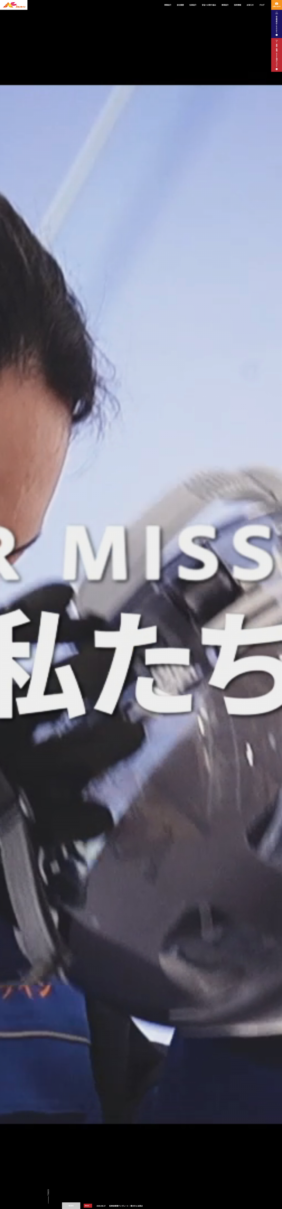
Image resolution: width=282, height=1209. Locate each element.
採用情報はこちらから (276, 24)
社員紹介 (192, 5)
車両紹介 (225, 5)
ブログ (261, 5)
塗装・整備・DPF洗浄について (277, 55)
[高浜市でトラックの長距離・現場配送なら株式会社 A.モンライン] (13, 9)
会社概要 (180, 5)
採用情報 (237, 5)
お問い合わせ (277, 6)
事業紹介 (167, 5)
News (71, 1205)
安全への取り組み (209, 5)
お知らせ (250, 5)
